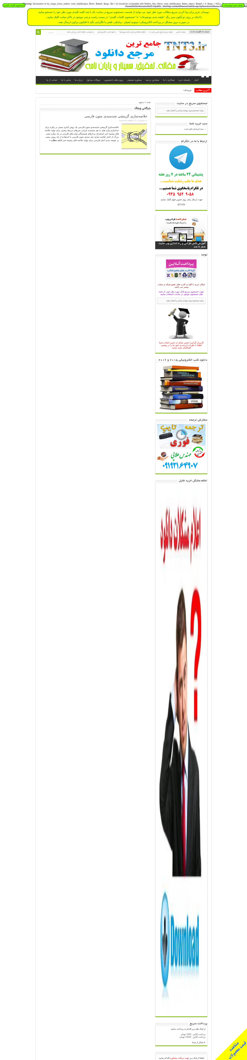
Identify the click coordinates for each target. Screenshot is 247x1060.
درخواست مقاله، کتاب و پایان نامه (80, 32)
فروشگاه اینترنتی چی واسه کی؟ (178, 90)
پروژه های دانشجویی (113, 80)
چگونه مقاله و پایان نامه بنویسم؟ (132, 32)
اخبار (196, 80)
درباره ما (79, 80)
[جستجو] (38, 32)
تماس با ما (66, 80)
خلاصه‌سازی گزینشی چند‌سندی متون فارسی (115, 116)
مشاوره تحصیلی (134, 80)
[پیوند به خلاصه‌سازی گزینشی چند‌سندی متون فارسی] (134, 136)
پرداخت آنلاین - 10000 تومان (192, 1037)
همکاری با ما (169, 80)
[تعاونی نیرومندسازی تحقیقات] (123, 69)
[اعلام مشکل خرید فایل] (181, 1014)
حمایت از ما (51, 80)
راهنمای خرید (184, 80)
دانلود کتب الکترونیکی (106, 32)
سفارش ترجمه (152, 80)
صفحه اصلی (181, 32)
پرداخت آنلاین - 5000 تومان (193, 1034)
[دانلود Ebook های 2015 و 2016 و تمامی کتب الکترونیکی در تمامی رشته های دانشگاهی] (181, 410)
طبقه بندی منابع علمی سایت (162, 32)
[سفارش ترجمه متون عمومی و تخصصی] (181, 471)
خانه (205, 80)
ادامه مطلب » (55, 140)
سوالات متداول (93, 80)
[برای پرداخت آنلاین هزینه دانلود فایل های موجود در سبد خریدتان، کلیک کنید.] (181, 280)
